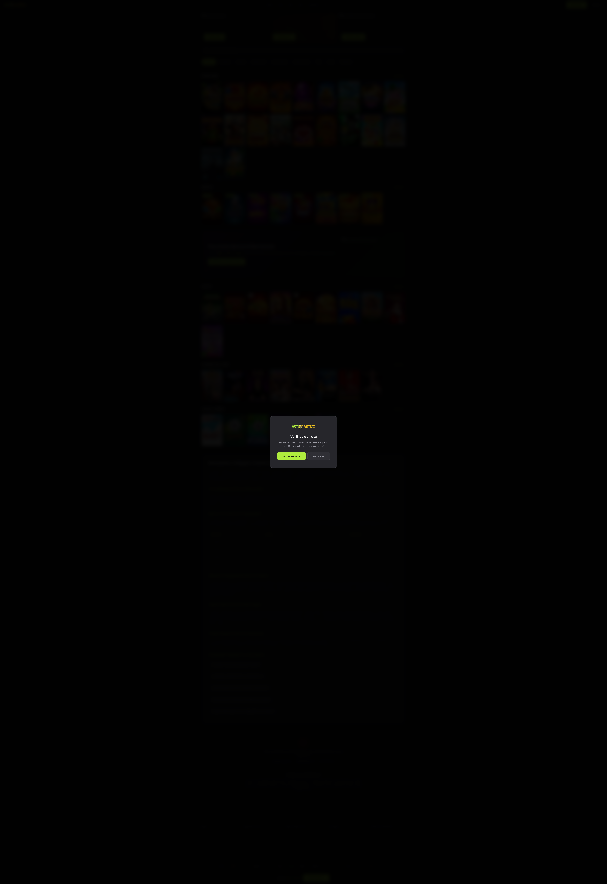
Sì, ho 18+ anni (291, 456)
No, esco (318, 456)
